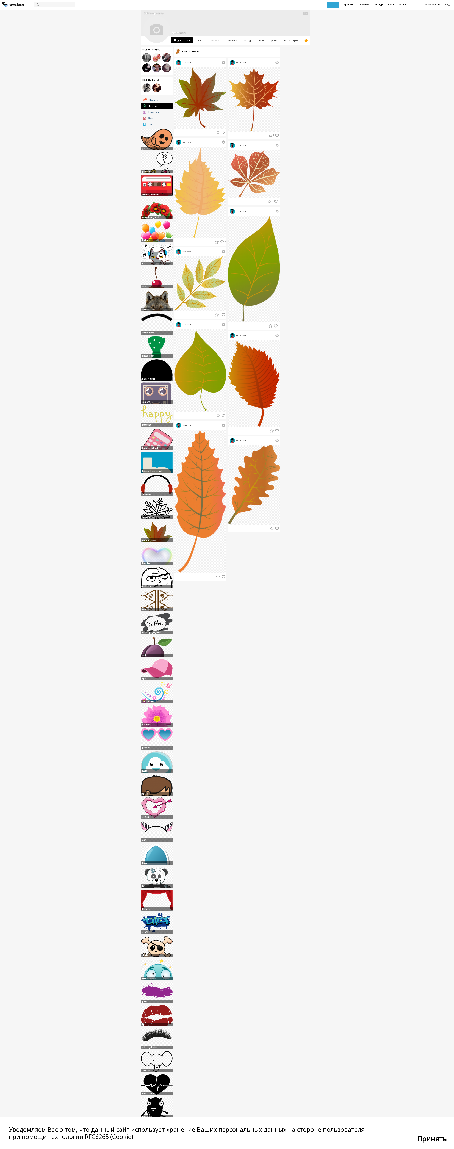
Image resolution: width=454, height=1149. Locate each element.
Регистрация (432, 4)
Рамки (402, 4)
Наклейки (364, 4)
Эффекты (348, 4)
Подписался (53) (151, 49)
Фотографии (291, 40)
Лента (201, 40)
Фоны (391, 4)
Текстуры (379, 4)
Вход (447, 4)
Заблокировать (153, 13)
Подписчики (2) (150, 79)
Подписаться (182, 40)
